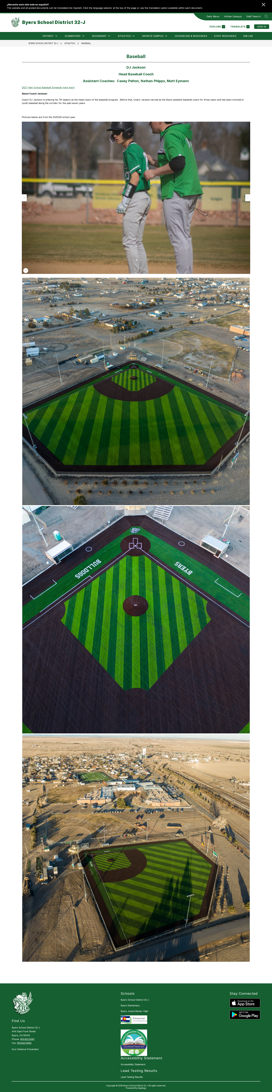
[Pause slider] (25, 270)
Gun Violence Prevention (25, 1049)
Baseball (86, 43)
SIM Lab (248, 36)
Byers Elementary (130, 1005)
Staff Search (253, 16)
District (48, 36)
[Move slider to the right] (247, 197)
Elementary (73, 36)
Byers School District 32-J (43, 43)
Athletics (124, 36)
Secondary (99, 36)
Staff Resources (225, 36)
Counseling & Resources (191, 36)
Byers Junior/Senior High (134, 1011)
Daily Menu (213, 16)
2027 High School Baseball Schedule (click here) (48, 87)
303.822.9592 (24, 1043)
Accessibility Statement (133, 1064)
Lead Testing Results (132, 1077)
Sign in (261, 26)
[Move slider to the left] (24, 197)
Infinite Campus (233, 16)
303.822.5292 (27, 1039)
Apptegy (142, 1088)
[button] (129, 260)
